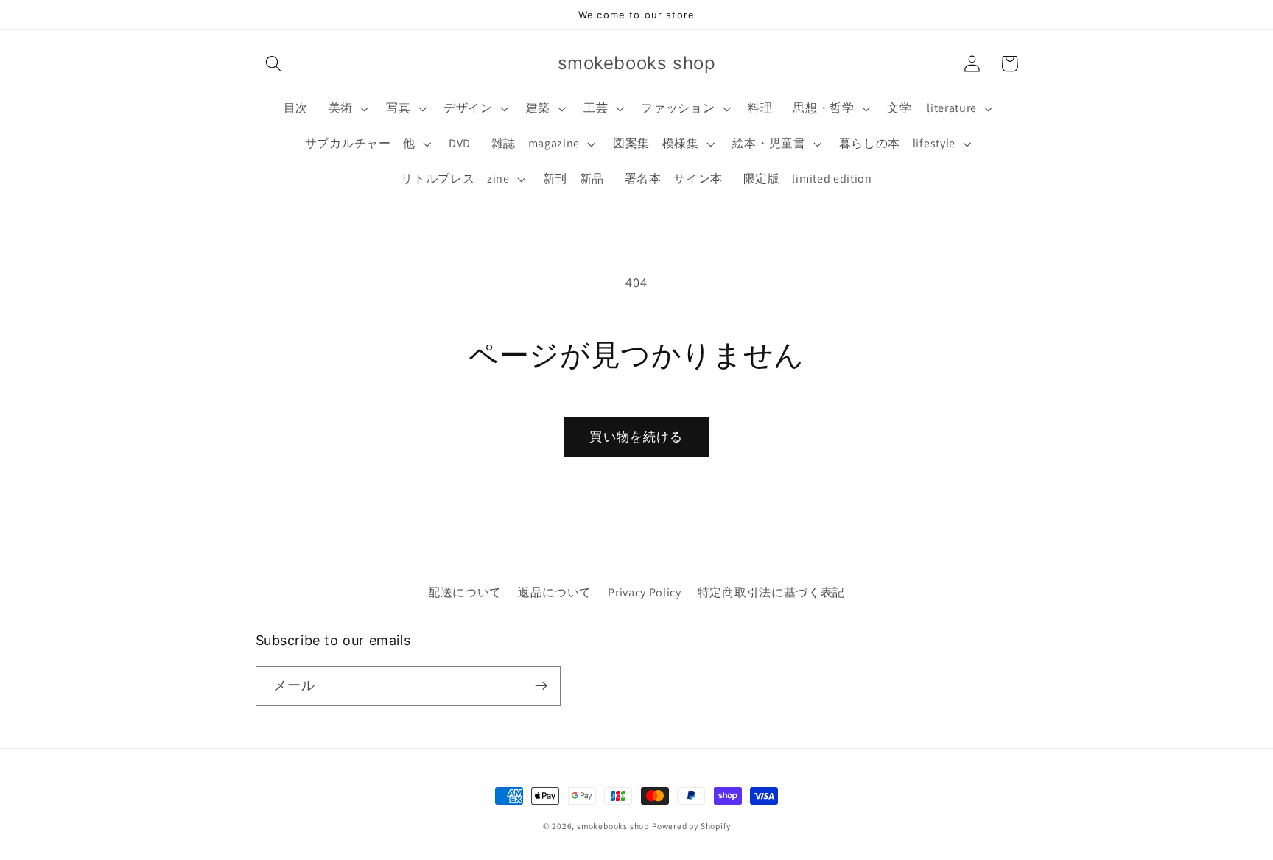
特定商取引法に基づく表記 (771, 592)
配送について (465, 592)
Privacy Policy (644, 592)
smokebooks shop (613, 825)
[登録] (541, 686)
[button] (274, 63)
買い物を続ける (636, 436)
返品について (555, 592)
